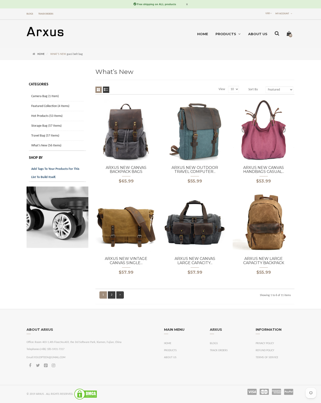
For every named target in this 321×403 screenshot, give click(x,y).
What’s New (58, 54)
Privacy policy (265, 343)
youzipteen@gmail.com (49, 357)
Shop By (36, 158)
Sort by (253, 89)
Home (41, 54)
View (222, 89)
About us (170, 357)
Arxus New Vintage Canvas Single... (126, 260)
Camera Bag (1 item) (45, 96)
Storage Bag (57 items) (46, 126)
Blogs (30, 14)
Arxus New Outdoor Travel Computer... (195, 169)
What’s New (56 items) (46, 145)
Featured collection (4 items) (50, 106)
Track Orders (45, 14)
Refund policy (265, 350)
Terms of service (267, 357)
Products (170, 350)
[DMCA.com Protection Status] (85, 394)
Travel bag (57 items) (45, 135)
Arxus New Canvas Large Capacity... (195, 260)
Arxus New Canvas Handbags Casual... (263, 169)
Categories (38, 84)
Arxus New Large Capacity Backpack (263, 260)
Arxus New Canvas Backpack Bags (126, 169)
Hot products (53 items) (47, 116)
